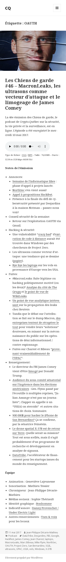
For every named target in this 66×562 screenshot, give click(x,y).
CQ (8, 8)
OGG (24, 155)
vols (31, 549)
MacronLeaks (12, 542)
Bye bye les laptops (24, 265)
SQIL (48, 545)
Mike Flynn (40, 542)
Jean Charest (37, 539)
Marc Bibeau (27, 542)
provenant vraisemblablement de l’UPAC (36, 353)
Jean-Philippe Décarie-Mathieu (42, 532)
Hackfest (9, 539)
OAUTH (9, 545)
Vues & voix (49, 517)
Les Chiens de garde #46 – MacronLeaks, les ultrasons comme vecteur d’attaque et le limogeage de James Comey (32, 94)
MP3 (30, 155)
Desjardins (40, 535)
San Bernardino (36, 545)
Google (55, 535)
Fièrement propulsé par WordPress (24, 557)
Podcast (12, 535)
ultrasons (10, 549)
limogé (33, 371)
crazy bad (44, 234)
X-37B (49, 549)
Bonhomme (44, 503)
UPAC (19, 549)
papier (17, 261)
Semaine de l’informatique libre (33, 181)
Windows (40, 549)
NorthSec (18, 190)
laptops (49, 539)
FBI (48, 535)
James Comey (22, 539)
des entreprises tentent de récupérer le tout (36, 322)
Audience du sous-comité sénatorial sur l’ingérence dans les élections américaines (36, 384)
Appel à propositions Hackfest (32, 194)
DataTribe (19, 455)
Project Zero (20, 545)
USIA (25, 549)
